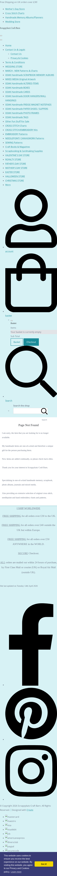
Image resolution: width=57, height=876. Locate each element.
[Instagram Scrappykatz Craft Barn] (31, 799)
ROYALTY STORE (13, 159)
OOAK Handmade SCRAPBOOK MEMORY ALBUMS (29, 75)
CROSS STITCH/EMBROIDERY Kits (21, 129)
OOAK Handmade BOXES (17, 87)
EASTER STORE (12, 172)
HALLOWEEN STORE (15, 176)
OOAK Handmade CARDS (17, 91)
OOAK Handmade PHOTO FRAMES (22, 113)
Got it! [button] (44, 864)
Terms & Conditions (15, 62)
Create (30, 810)
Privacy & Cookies (19, 58)
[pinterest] (31, 739)
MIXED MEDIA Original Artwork (20, 79)
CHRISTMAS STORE (14, 180)
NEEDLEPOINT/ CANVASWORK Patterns (24, 138)
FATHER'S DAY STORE (15, 163)
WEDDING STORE (13, 66)
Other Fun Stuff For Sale (17, 121)
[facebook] (31, 684)
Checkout (31, 342)
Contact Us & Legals (15, 49)
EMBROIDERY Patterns (16, 134)
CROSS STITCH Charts (16, 125)
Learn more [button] (16, 872)
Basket (17, 342)
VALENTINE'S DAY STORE (17, 155)
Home (8, 45)
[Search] (44, 411)
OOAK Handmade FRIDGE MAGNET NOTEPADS (28, 104)
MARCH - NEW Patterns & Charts (21, 70)
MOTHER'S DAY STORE (16, 167)
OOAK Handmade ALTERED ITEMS (22, 83)
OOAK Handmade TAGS (16, 117)
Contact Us (16, 53)
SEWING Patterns (14, 142)
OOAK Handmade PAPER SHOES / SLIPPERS (26, 108)
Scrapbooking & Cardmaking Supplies (24, 151)
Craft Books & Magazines (17, 146)
